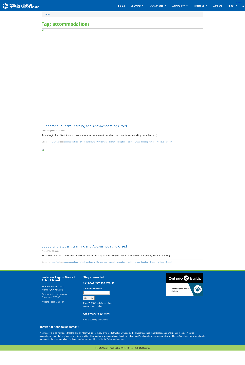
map (61, 286)
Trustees (199, 5)
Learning (136, 5)
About (231, 5)
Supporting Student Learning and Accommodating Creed (84, 126)
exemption (121, 141)
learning (144, 141)
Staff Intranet (144, 348)
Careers (217, 5)
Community (178, 5)
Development (101, 141)
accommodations (71, 141)
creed (82, 141)
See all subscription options (95, 319)
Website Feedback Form (53, 301)
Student (169, 141)
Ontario (152, 141)
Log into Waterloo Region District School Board (114, 348)
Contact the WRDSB (51, 297)
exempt (112, 141)
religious (160, 141)
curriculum (90, 141)
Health (129, 141)
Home (121, 5)
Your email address (92, 288)
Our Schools (156, 5)
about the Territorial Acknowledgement (106, 338)
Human (137, 141)
